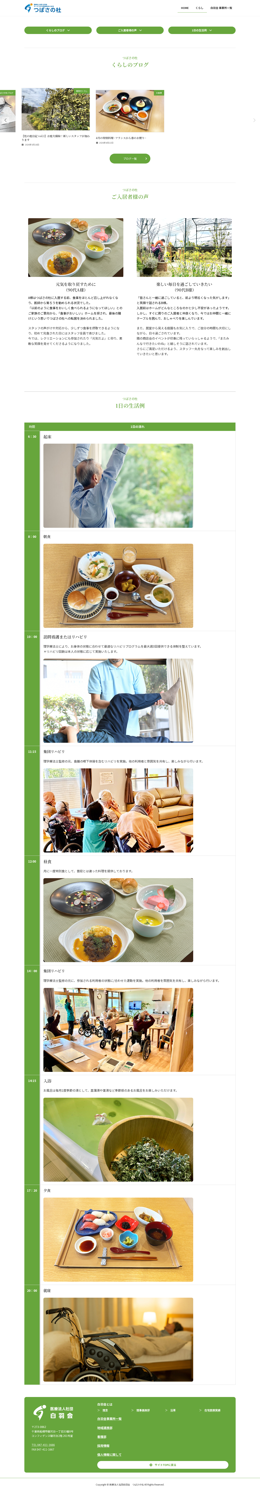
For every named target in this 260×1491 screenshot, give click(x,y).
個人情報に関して (109, 1454)
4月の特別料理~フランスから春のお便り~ (121, 138)
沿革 (173, 1410)
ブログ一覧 (130, 158)
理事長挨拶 (143, 1410)
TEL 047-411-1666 (43, 1445)
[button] (58, 30)
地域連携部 (104, 1427)
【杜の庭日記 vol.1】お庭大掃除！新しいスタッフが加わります (56, 138)
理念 (105, 1410)
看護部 (101, 1436)
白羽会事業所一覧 (109, 1418)
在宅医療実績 (212, 1410)
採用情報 (103, 1445)
